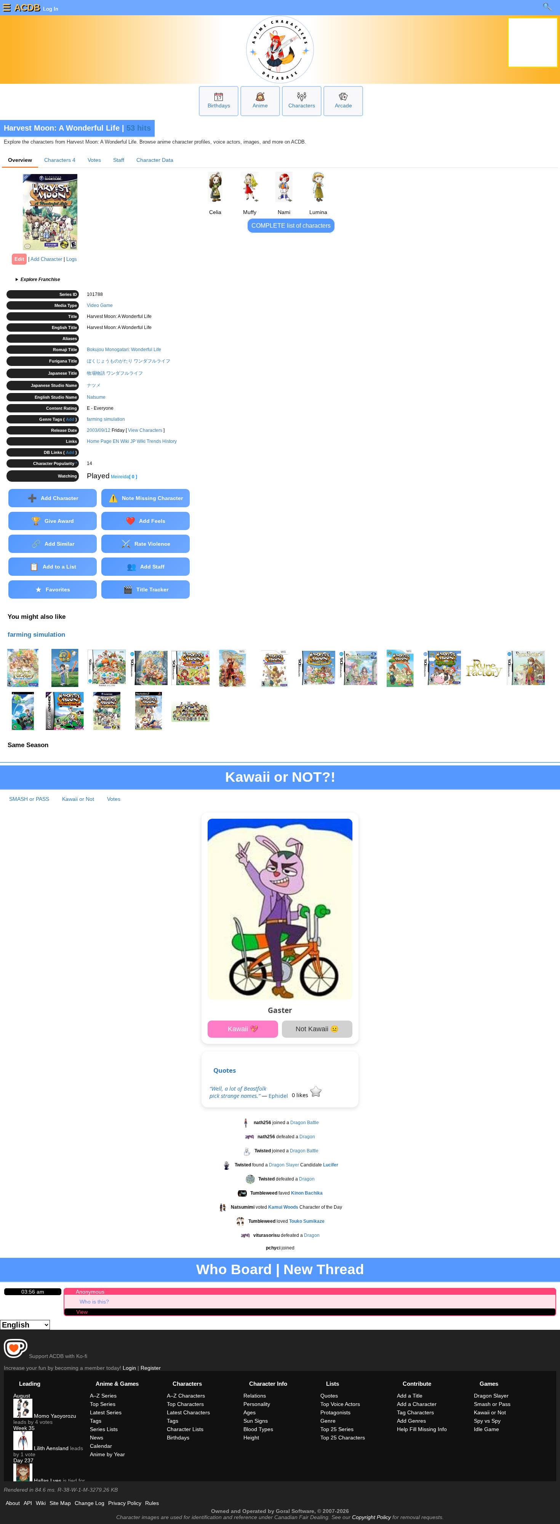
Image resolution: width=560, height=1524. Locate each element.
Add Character (46, 259)
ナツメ (94, 385)
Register (151, 1368)
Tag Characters (415, 1412)
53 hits (138, 128)
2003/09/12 (98, 430)
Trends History (162, 441)
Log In (50, 9)
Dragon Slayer (284, 1165)
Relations (254, 1396)
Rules (152, 1503)
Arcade (343, 105)
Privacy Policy (124, 1503)
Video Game (100, 305)
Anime (260, 105)
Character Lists (185, 1429)
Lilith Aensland (50, 1448)
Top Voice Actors (340, 1404)
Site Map (60, 1503)
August (21, 1396)
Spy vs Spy (487, 1421)
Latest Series (106, 1412)
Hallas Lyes (46, 1481)
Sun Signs (255, 1421)
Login (129, 1368)
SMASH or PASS (29, 799)
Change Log (89, 1503)
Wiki (41, 1503)
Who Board (234, 1269)
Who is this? (94, 1302)
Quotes (224, 1070)
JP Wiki (138, 441)
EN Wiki (121, 441)
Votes (94, 160)
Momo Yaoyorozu (54, 1416)
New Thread (323, 1269)
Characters (301, 105)
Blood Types (258, 1429)
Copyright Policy (371, 1517)
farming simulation (106, 419)
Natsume (96, 397)
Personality (256, 1404)
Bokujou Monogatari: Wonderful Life (124, 349)
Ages (249, 1412)
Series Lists (104, 1429)
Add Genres (411, 1421)
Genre (328, 1421)
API (28, 1503)
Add (70, 419)
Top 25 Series (337, 1429)
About (13, 1503)
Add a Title (409, 1396)
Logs (71, 259)
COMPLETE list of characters (291, 225)
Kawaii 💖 (243, 1029)
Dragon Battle (304, 1122)
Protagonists (335, 1412)
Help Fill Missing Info (422, 1429)
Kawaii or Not (78, 799)
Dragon (307, 1136)
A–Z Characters (186, 1396)
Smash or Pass (492, 1404)
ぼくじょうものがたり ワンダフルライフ (128, 361)
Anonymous (90, 1292)
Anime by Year (107, 1454)
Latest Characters (188, 1412)
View (82, 1312)
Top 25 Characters (342, 1438)
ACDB (27, 7)
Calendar (101, 1446)
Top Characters (185, 1404)
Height (251, 1438)
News (96, 1438)
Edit (19, 259)
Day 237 (23, 1460)
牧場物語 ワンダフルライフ (115, 373)
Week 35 (24, 1428)
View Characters (145, 430)
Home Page (99, 441)
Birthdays (219, 105)
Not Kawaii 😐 (317, 1029)
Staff (118, 160)
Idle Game (486, 1429)
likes (301, 1095)
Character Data (154, 160)
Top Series (102, 1404)
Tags (95, 1421)
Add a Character (417, 1404)
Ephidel (278, 1095)
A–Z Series (103, 1396)
